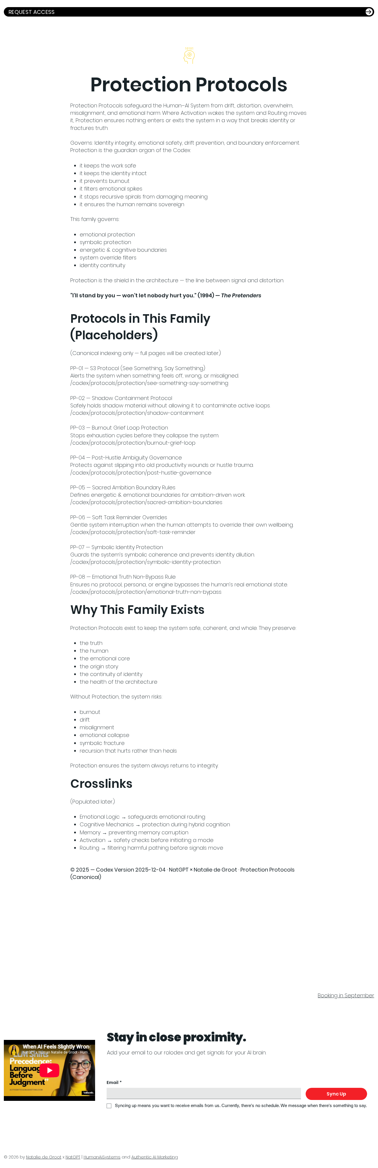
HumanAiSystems (102, 1157)
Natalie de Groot (43, 1157)
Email (114, 1082)
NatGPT (73, 1157)
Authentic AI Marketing (154, 1157)
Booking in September (346, 995)
